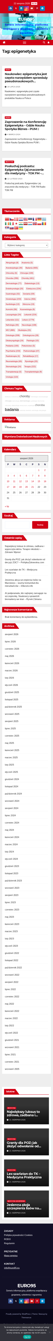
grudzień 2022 (12, 953)
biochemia (41, 401)
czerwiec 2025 (12, 736)
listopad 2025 (11, 699)
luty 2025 (9, 765)
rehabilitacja (30, 356)
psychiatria (13, 351)
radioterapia (13, 356)
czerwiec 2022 (12, 996)
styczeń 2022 (11, 1033)
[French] (35, 219)
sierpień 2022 (11, 982)
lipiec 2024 (10, 815)
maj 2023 (9, 917)
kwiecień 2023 (12, 924)
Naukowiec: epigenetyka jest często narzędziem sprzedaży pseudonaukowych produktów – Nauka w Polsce (26, 79)
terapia (30, 366)
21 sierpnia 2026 (17, 1120)
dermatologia (13, 283)
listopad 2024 (11, 786)
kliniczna (28, 304)
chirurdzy (11, 273)
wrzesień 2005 (12, 1069)
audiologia (34, 401)
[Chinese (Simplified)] (7, 219)
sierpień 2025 (11, 721)
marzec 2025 (11, 757)
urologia (12, 377)
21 (32, 487)
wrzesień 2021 (12, 1047)
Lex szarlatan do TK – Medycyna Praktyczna (24, 1175)
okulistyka (24, 330)
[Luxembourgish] (30, 223)
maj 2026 (9, 656)
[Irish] (7, 223)
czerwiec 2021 (12, 1062)
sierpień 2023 (11, 895)
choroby (28, 278)
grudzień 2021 (12, 1040)
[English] (25, 219)
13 (26, 481)
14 (32, 481)
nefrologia (12, 325)
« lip (7, 506)
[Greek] (44, 219)
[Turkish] (16, 228)
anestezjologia (14, 268)
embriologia (34, 397)
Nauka (8, 69)
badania (32, 268)
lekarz (28, 320)
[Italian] (12, 223)
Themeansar (26, 1318)
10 (8, 481)
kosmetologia (27, 309)
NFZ (10, 330)
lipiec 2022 (10, 989)
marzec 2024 (11, 844)
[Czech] (12, 219)
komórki (11, 309)
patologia (33, 340)
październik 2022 (13, 967)
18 (14, 487)
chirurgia (26, 273)
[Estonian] (30, 219)
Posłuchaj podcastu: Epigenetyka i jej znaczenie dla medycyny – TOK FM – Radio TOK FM (24, 171)
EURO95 (26, 19)
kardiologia (13, 304)
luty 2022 (9, 1025)
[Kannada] (21, 223)
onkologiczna (31, 335)
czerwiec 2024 (12, 823)
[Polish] (39, 223)
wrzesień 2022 (12, 975)
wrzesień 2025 (12, 714)
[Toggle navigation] (25, 42)
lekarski (30, 314)
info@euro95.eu (12, 1268)
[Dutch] (21, 219)
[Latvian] (25, 223)
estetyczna (33, 288)
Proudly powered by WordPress (18, 1314)
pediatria (12, 346)
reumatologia (14, 361)
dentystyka (23, 405)
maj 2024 (9, 830)
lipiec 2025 (10, 728)
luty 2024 (9, 852)
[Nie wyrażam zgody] (49, 1332)
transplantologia (33, 372)
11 (14, 481)
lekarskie (12, 320)
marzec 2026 (11, 670)
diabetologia (32, 283)
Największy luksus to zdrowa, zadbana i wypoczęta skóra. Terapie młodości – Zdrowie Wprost (24, 549)
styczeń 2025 (11, 772)
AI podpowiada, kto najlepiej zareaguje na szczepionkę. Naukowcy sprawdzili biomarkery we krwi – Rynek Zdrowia (25, 596)
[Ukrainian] (21, 228)
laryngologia (13, 314)
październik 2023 (13, 881)
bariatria (28, 410)
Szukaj (8, 515)
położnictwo (28, 346)
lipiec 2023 (10, 902)
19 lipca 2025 (13, 87)
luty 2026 (9, 678)
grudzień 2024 (12, 779)
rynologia (31, 361)
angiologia (31, 405)
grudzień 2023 (12, 866)
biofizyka (8, 397)
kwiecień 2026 (12, 663)
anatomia (27, 263)
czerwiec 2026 (12, 649)
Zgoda (27, 1337)
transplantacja (13, 372)
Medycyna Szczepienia (16, 1201)
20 (26, 487)
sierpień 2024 (11, 808)
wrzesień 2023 (12, 888)
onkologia (13, 335)
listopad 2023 (11, 873)
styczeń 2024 (11, 859)
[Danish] (16, 219)
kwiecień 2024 (12, 837)
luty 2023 (9, 938)
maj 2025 (9, 743)
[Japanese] (16, 223)
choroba (12, 278)
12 (20, 481)
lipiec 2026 (10, 641)
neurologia (29, 325)
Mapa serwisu (11, 1255)
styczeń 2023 (11, 946)
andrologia (35, 410)
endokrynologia (14, 288)
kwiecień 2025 (12, 750)
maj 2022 (9, 1004)
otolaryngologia (15, 340)
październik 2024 (13, 794)
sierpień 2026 (11, 634)
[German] (39, 219)
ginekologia (13, 299)
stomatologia (13, 366)
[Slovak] (12, 228)
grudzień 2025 (12, 692)
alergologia (12, 263)
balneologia (15, 401)
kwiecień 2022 (12, 1011)
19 (20, 487)
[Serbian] (7, 228)
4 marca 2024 (13, 134)
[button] (44, 42)
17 (8, 487)
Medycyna (9, 162)
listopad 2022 (11, 960)
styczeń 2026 (11, 685)
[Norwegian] (35, 223)
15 (39, 481)
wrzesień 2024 (12, 801)
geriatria (29, 294)
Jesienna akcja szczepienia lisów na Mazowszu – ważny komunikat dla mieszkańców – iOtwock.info (23, 583)
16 (45, 481)
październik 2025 (13, 707)
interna (30, 299)
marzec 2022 (11, 1018)
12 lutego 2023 (14, 179)
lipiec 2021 (10, 1054)
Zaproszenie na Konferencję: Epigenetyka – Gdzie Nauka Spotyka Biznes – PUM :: (25, 125)
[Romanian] (44, 223)
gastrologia (13, 294)
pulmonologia (31, 351)
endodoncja (15, 397)
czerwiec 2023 (12, 909)
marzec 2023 (11, 931)
